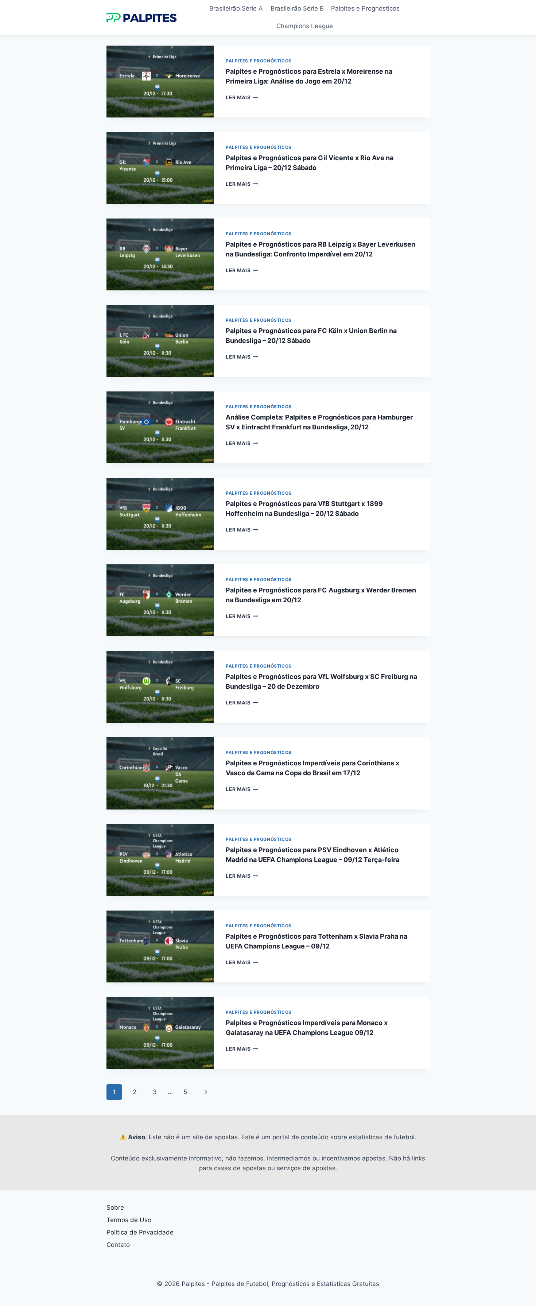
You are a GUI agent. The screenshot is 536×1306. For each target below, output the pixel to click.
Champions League (304, 26)
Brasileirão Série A (236, 8)
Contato (118, 1244)
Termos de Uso (128, 1220)
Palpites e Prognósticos (365, 8)
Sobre (115, 1207)
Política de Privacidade (140, 1232)
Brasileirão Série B (297, 8)
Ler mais (242, 97)
